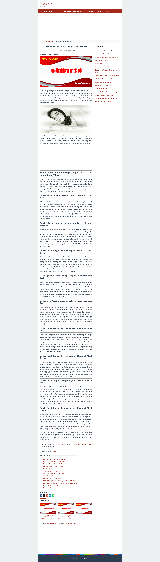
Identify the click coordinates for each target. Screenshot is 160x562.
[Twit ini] (44, 495)
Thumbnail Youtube (101, 60)
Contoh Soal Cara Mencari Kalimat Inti (56, 459)
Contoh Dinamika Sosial (103, 82)
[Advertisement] (80, 26)
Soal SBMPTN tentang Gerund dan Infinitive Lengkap (61, 483)
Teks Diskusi (99, 63)
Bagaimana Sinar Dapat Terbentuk (54, 461)
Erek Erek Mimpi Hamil (82, 515)
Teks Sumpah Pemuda (50, 471)
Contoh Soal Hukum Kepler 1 (53, 478)
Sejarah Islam (47, 469)
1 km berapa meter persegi (104, 67)
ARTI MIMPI (50, 523)
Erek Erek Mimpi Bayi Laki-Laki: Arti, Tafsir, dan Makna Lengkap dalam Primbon (47, 516)
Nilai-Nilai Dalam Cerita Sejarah (105, 79)
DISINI (55, 451)
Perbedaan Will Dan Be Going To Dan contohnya (59, 481)
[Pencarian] (118, 11)
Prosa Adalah (47, 488)
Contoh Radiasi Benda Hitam (53, 466)
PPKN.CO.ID (46, 4)
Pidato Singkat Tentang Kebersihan (106, 98)
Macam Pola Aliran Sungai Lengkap (107, 75)
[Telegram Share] (50, 495)
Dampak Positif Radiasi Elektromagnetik (56, 464)
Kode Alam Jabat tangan (82, 444)
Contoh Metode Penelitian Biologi (106, 92)
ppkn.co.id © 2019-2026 (80, 558)
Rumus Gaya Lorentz (102, 88)
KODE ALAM (56, 523)
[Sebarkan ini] (41, 495)
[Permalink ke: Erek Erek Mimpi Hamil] (84, 508)
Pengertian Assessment (103, 101)
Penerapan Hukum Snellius (104, 54)
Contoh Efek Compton (50, 476)
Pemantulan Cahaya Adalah (52, 485)
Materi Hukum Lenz (101, 85)
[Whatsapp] (53, 495)
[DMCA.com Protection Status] (100, 46)
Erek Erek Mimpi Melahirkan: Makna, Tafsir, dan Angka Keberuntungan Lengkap (65, 516)
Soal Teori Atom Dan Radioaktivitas (55, 473)
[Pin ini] (47, 495)
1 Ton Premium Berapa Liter (104, 95)
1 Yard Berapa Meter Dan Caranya (106, 57)
